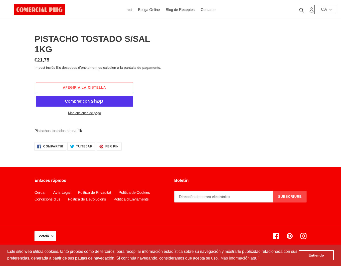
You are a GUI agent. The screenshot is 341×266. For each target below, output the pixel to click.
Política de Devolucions (87, 199)
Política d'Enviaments (131, 199)
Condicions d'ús (47, 199)
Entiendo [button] (316, 255)
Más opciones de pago (84, 113)
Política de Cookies (134, 192)
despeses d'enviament (80, 67)
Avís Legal (61, 192)
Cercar (40, 192)
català (44, 236)
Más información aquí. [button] (239, 258)
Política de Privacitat (94, 192)
